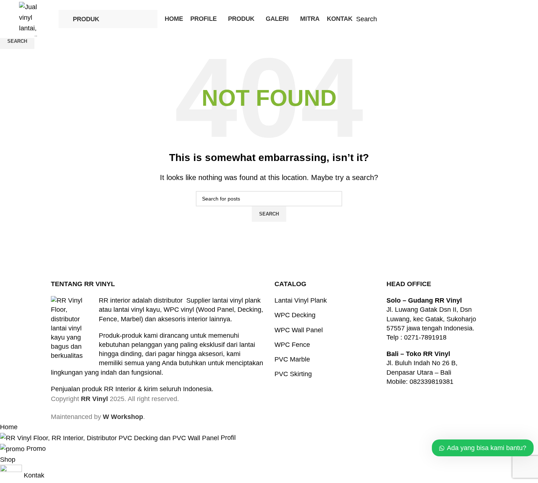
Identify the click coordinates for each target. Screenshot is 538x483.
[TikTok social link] (511, 19)
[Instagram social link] (493, 19)
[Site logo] (35, 18)
